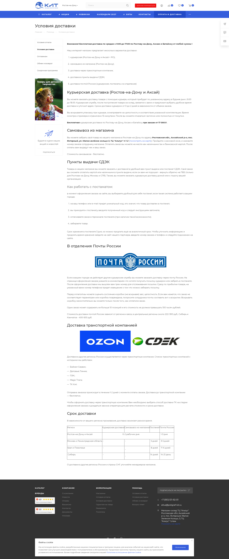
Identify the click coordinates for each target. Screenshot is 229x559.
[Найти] (127, 5)
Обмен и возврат (140, 501)
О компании (67, 493)
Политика (100, 512)
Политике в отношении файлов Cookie (123, 552)
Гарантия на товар (104, 504)
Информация (104, 488)
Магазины (100, 493)
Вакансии (66, 504)
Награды (66, 516)
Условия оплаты (103, 497)
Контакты (66, 508)
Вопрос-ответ (138, 504)
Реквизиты (101, 508)
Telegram (114, 538)
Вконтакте (108, 538)
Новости (66, 497)
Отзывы (65, 501)
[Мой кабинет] (161, 6)
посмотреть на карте (140, 141)
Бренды (39, 493)
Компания (68, 488)
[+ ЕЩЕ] (190, 14)
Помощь (137, 488)
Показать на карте (170, 524)
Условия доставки (104, 501)
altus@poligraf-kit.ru (171, 505)
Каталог (40, 488)
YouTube (121, 538)
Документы (67, 512)
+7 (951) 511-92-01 (170, 500)
